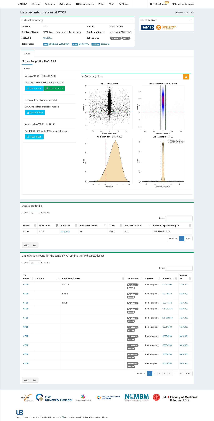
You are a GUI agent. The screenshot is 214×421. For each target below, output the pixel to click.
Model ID (65, 225)
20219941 (105, 43)
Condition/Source (71, 278)
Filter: (162, 218)
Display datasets (36, 212)
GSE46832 (167, 293)
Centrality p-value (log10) (166, 225)
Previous (173, 238)
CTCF (25, 284)
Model (26, 225)
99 (181, 373)
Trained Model (36, 112)
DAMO (27, 68)
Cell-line (39, 278)
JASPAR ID (183, 277)
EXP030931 (84, 43)
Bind (22, 4)
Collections (132, 278)
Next (188, 238)
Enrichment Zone (88, 225)
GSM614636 (64, 43)
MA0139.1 (47, 37)
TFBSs (112, 225)
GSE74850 (167, 302)
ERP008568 (167, 317)
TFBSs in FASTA (55, 88)
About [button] (125, 4)
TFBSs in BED (35, 88)
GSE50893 (167, 326)
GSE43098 (167, 284)
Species (149, 278)
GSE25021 (53, 43)
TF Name (26, 277)
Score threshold (133, 225)
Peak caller (44, 225)
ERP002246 (167, 308)
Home (180, 12)
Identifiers (168, 278)
